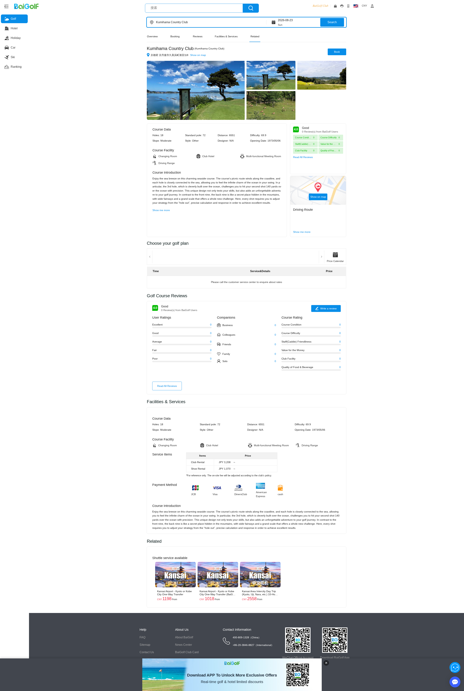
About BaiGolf (184, 637)
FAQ (142, 637)
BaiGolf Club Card (187, 652)
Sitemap (145, 644)
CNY (364, 5)
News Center (183, 644)
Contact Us (147, 652)
